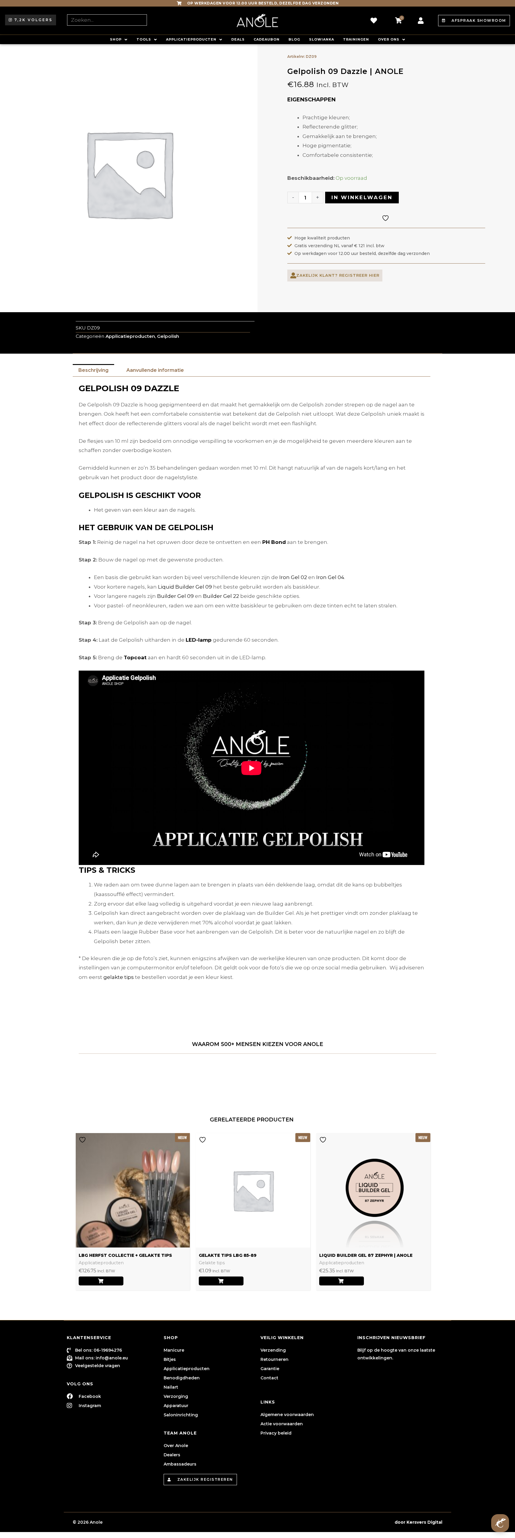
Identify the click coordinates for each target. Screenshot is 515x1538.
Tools (143, 39)
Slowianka (321, 39)
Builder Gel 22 (221, 596)
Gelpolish (168, 336)
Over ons (388, 39)
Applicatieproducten (191, 39)
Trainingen (356, 39)
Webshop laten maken (367, 1522)
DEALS (238, 39)
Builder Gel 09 (175, 596)
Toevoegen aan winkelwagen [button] (221, 1281)
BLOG (294, 39)
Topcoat (135, 657)
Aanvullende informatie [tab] (155, 370)
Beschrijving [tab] (93, 370)
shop (116, 39)
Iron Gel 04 (330, 577)
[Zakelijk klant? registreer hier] (293, 275)
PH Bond (274, 542)
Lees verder (101, 1281)
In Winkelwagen (362, 197)
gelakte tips (118, 977)
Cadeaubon (267, 39)
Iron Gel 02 (293, 577)
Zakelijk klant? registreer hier (337, 275)
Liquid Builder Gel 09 (185, 587)
